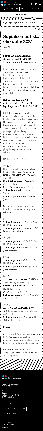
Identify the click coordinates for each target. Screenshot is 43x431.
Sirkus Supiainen (10, 355)
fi (8, 9)
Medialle (5, 427)
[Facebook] (31, 4)
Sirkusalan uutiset (21, 22)
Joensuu (18, 352)
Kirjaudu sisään (37, 8)
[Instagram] (40, 4)
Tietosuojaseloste (8, 425)
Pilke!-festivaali (30, 352)
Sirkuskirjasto (11, 414)
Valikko (22, 15)
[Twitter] (36, 4)
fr (22, 9)
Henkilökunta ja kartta (15, 408)
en (12, 9)
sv (17, 9)
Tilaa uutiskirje (7, 422)
